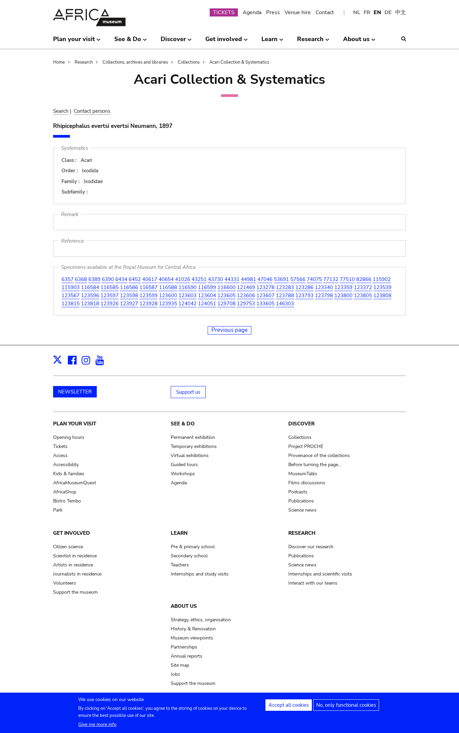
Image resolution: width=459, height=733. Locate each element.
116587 (148, 287)
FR (367, 12)
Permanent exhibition (193, 437)
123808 (382, 295)
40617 (149, 279)
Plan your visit (74, 423)
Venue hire (298, 12)
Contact (325, 12)
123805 (363, 295)
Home (59, 62)
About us (184, 606)
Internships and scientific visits (320, 574)
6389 (94, 279)
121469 (246, 287)
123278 (265, 287)
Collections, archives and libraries (135, 62)
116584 (90, 287)
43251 (199, 279)
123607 (265, 295)
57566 (297, 279)
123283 (285, 287)
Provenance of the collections (319, 455)
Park (57, 510)
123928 (148, 303)
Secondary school (189, 556)
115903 (70, 287)
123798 (324, 295)
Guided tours (184, 464)
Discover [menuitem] (173, 41)
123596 (90, 295)
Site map (180, 665)
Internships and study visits (199, 574)
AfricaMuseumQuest (74, 483)
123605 (226, 295)
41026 (182, 279)
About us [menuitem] (356, 41)
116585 (109, 287)
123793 (304, 295)
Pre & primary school (193, 547)
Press (273, 12)
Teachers (180, 565)
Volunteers (64, 583)
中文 (400, 12)
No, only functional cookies (346, 705)
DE (388, 12)
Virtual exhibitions (190, 455)
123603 (187, 295)
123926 (109, 303)
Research (84, 62)
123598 (129, 295)
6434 (121, 279)
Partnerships (184, 647)
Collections (189, 62)
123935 (168, 303)
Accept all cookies (288, 705)
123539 (382, 287)
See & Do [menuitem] (127, 41)
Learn (179, 533)
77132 (330, 279)
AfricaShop (64, 492)
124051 (207, 303)
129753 (246, 303)
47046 (265, 279)
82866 (363, 279)
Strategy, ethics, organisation (201, 620)
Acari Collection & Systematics (239, 62)
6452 (135, 279)
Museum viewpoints (192, 638)
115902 (382, 279)
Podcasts (297, 492)
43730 (215, 279)
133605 (265, 303)
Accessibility (66, 464)
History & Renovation (193, 629)
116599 (207, 287)
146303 (285, 303)
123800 (343, 295)
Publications (301, 501)
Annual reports (186, 656)
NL (356, 12)
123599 (148, 295)
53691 (281, 279)
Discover (301, 423)
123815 (70, 303)
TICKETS (224, 12)
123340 (324, 287)
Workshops (183, 473)
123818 (90, 303)
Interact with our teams (312, 583)
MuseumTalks (302, 473)
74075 (314, 279)
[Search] (403, 38)
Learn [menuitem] (269, 41)
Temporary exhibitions (194, 446)
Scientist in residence (75, 556)
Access (60, 455)
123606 (246, 295)
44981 (248, 279)
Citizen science (68, 547)
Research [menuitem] (310, 41)
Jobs (175, 674)
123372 (363, 287)
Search (61, 111)
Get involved (71, 533)
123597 (109, 295)
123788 (285, 295)
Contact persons (92, 111)
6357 (67, 279)
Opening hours (68, 437)
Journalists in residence (77, 574)
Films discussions (306, 483)
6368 (81, 279)
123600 (168, 295)
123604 (207, 295)
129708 (226, 303)
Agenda (252, 12)
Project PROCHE (305, 446)
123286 (304, 287)
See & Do (183, 423)
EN (377, 12)
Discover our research (310, 547)
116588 (168, 287)
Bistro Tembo (67, 501)
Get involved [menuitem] (223, 41)
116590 (187, 287)
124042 (187, 303)
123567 (70, 295)
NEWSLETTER (75, 391)
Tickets (60, 446)
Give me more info (97, 724)
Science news (302, 510)
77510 (347, 279)
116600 (226, 287)
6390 (108, 279)
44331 (232, 279)
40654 (166, 279)
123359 (343, 287)
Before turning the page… (314, 464)
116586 (129, 287)
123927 (129, 303)
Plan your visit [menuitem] (74, 41)
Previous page (229, 330)
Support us (188, 392)
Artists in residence (73, 565)
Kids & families (68, 473)
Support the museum (75, 592)
